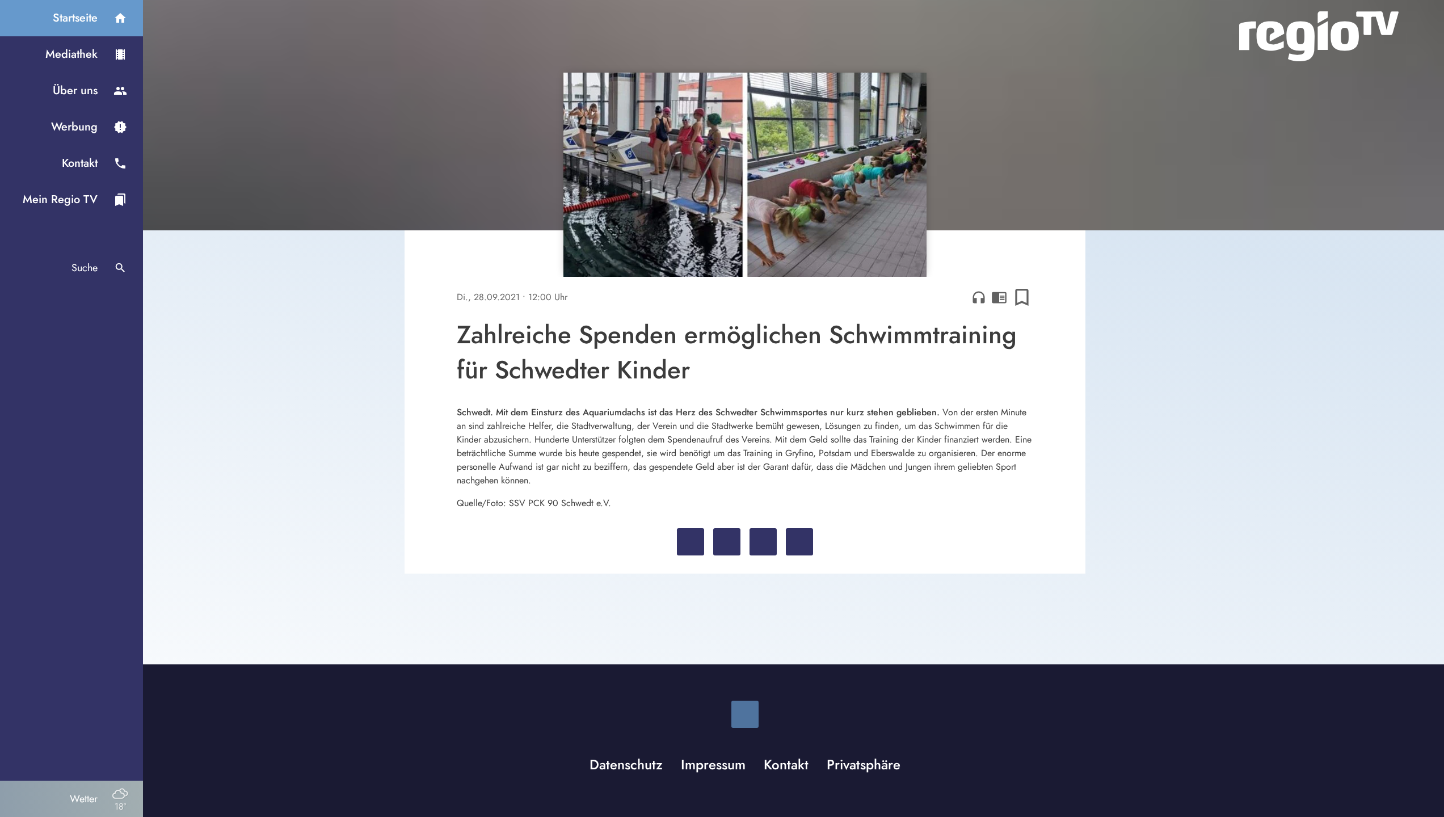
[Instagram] (745, 714)
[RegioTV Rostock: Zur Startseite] (1319, 36)
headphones (979, 297)
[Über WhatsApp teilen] (763, 541)
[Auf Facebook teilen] (690, 541)
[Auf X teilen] (726, 541)
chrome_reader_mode (999, 297)
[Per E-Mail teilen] (799, 541)
